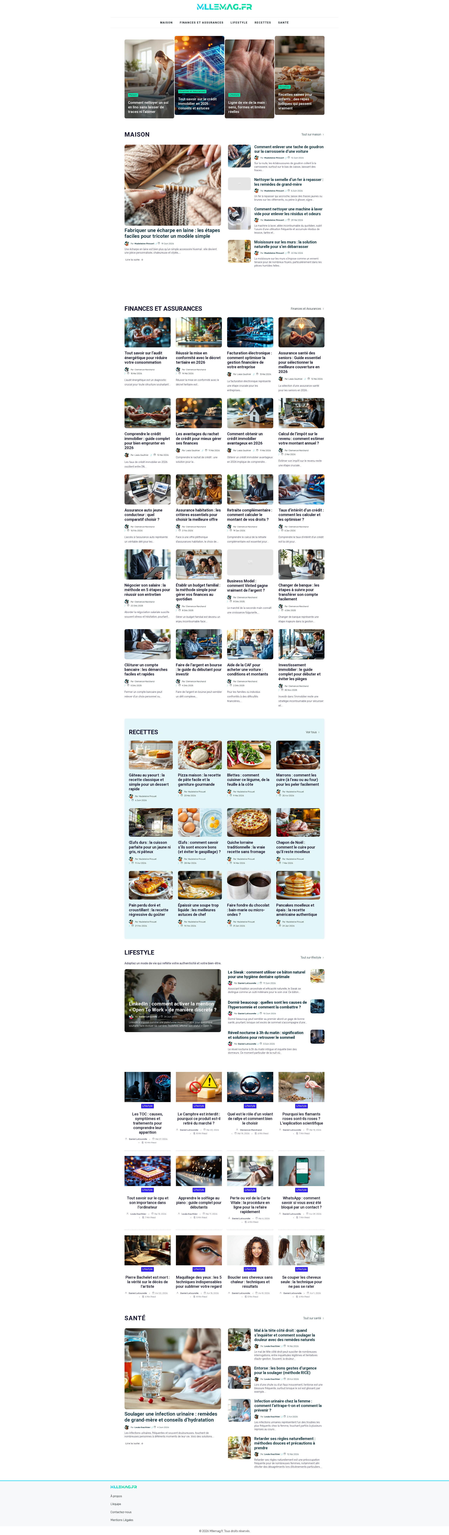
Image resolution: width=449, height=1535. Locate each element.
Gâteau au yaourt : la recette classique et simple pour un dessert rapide (149, 782)
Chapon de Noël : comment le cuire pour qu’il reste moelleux (295, 847)
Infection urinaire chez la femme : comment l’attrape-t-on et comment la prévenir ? (288, 1406)
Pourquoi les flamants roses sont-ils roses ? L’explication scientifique (301, 1118)
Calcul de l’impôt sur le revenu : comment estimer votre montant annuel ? (301, 438)
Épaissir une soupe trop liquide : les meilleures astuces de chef (198, 910)
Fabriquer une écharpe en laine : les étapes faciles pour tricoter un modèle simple (172, 233)
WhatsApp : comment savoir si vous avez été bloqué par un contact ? (301, 1202)
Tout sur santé (312, 1318)
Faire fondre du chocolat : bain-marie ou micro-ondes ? (248, 910)
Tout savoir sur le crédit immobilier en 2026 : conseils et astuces (197, 103)
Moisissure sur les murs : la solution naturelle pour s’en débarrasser (285, 244)
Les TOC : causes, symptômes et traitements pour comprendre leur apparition (147, 1123)
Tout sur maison (311, 134)
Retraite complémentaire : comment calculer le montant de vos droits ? (249, 515)
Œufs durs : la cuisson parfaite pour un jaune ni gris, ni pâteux (150, 847)
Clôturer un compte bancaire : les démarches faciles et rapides (146, 669)
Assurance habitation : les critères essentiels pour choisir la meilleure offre (198, 515)
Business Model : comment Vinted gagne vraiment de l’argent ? (247, 586)
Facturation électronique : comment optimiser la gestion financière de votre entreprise (249, 360)
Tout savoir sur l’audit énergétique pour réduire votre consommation (146, 358)
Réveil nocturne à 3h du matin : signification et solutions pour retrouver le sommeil (265, 1035)
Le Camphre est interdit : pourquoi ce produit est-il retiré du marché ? (198, 1118)
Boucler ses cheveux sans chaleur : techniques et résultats (250, 1282)
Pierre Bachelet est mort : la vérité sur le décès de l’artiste (147, 1282)
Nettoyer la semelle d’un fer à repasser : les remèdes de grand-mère (288, 181)
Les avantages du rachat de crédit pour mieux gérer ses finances (198, 438)
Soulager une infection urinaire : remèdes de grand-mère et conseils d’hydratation (171, 1417)
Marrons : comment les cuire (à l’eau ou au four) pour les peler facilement (297, 780)
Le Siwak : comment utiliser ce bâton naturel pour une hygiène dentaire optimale (266, 974)
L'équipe (115, 1504)
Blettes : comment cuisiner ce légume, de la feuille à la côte (248, 780)
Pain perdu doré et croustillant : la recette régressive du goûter (148, 910)
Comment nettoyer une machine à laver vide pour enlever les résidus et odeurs (288, 211)
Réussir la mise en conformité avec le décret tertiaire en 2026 (198, 358)
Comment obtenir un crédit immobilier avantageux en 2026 (245, 438)
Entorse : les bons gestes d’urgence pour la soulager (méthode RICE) (285, 1370)
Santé (283, 22)
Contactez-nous (121, 1512)
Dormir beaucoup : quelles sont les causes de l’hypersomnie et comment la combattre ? (267, 1004)
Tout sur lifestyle (311, 957)
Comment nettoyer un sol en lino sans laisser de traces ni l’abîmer (148, 107)
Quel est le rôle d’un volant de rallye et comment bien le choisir (250, 1118)
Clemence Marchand (145, 369)
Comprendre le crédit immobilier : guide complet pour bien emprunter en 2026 (147, 441)
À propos (116, 1496)
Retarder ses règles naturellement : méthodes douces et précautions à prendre (284, 1443)
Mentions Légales (121, 1520)
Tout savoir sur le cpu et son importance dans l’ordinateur (147, 1202)
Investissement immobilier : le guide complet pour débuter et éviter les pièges (300, 672)
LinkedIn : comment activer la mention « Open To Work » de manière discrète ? (172, 1007)
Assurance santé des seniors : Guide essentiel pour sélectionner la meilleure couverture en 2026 (300, 362)
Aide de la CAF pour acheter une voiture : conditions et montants (247, 669)
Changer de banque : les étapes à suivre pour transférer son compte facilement (299, 592)
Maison (166, 22)
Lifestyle (239, 22)
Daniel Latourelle (148, 1016)
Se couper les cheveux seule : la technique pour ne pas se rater (301, 1282)
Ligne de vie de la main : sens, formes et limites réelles (247, 107)
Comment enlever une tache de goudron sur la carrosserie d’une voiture (289, 149)
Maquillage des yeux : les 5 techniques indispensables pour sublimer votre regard (199, 1282)
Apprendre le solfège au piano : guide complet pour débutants (199, 1202)
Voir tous (311, 732)
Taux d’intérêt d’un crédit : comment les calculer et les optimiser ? (301, 515)
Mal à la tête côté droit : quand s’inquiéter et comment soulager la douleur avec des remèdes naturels (284, 1335)
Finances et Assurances (202, 22)
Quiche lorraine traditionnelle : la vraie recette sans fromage (246, 847)
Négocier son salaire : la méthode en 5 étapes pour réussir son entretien (147, 590)
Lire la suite (133, 259)
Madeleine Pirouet (144, 243)
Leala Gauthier (244, 374)
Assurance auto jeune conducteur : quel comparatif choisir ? (143, 515)
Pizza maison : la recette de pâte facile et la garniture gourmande (199, 780)
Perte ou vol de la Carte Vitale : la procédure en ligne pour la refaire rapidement (250, 1205)
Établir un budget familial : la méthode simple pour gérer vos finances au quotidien (198, 592)
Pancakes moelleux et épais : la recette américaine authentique (296, 910)
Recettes (263, 22)
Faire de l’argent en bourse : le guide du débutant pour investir (199, 669)
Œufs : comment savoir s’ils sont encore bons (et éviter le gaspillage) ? (199, 847)
